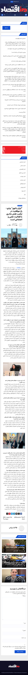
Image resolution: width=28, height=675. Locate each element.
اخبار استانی (23, 165)
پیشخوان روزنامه (22, 198)
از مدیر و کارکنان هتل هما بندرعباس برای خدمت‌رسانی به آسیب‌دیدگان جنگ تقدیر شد (14, 85)
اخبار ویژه (24, 191)
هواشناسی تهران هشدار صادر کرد (18, 61)
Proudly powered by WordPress (8, 672)
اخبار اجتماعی (23, 162)
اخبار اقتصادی (23, 169)
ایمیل (24, 630)
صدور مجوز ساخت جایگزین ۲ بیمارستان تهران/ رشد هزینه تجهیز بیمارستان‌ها (15, 579)
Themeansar (24, 672)
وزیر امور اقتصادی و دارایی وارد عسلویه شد (17, 49)
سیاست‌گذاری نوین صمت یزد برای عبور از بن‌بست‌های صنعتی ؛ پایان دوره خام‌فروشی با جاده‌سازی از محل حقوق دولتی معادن (14, 122)
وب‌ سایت (23, 638)
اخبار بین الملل (22, 173)
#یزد (8, 225)
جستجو (24, 23)
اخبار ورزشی (23, 187)
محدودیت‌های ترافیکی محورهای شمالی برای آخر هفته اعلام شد (14, 136)
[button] (4, 15)
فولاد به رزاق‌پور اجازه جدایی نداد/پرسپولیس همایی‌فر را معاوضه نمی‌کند (14, 56)
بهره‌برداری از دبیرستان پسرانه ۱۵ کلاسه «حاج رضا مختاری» (15, 100)
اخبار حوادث (23, 176)
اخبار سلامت (23, 180)
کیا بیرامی (14, 224)
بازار (25, 194)
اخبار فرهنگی (23, 184)
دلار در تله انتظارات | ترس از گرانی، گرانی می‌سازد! (15, 65)
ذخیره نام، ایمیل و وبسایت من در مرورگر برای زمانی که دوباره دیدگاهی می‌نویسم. (14, 647)
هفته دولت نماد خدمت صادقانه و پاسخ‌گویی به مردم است (14, 90)
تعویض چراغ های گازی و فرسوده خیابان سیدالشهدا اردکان (15, 116)
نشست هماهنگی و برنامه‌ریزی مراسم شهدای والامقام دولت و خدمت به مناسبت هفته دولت (14, 95)
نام (25, 623)
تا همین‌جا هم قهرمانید (20, 38)
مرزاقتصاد (19, 268)
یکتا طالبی (15, 551)
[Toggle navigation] (15, 15)
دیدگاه (24, 596)
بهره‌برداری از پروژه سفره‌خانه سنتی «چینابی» (16, 105)
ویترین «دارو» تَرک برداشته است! (19, 52)
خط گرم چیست (22, 112)
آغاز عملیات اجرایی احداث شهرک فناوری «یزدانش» (15, 108)
